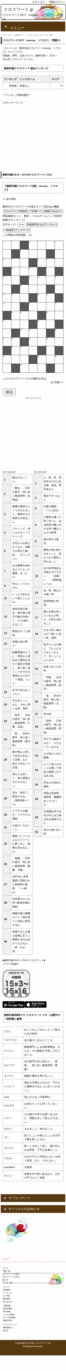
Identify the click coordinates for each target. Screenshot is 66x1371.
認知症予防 (7, 1320)
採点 (9, 392)
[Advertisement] (33, 138)
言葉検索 (6, 1290)
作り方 (5, 1280)
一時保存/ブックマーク (17, 230)
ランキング (7, 1293)
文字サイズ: (10, 224)
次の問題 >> (56, 382)
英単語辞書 (7, 1309)
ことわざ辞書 (8, 1314)
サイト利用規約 (9, 1317)
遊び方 (5, 1330)
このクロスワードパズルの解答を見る (24, 378)
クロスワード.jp (18, 9)
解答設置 (6, 1299)
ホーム (5, 1268)
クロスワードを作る (11, 1277)
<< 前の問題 (9, 199)
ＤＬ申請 (6, 1296)
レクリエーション (10, 1325)
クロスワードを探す (11, 1274)
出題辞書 (6, 1306)
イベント (6, 1287)
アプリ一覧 (7, 1283)
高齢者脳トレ (8, 1327)
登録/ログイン (57, 1)
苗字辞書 (6, 1312)
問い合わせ (7, 1302)
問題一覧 (6, 1271)
